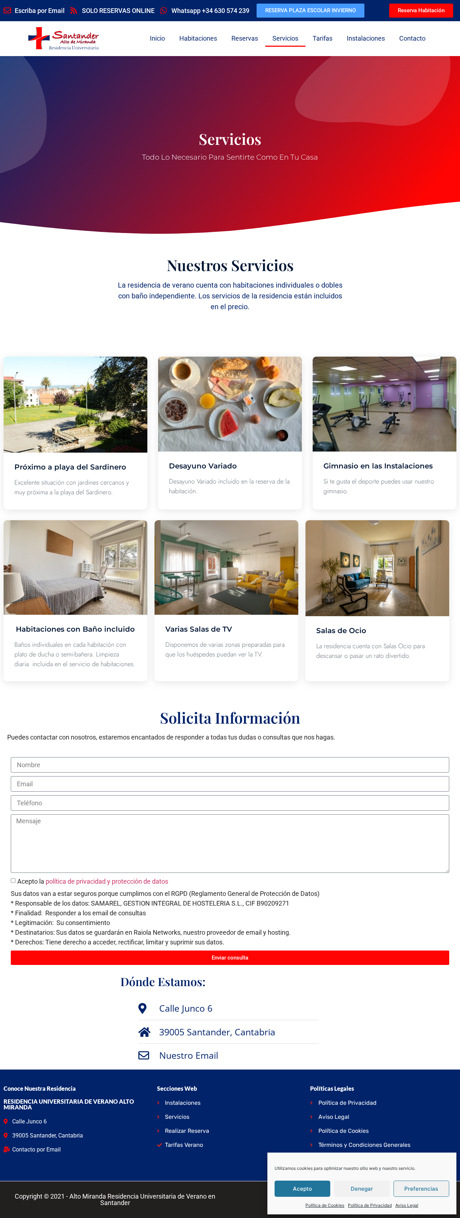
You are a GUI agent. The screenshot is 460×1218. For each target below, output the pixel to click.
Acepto (302, 1188)
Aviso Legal (406, 1205)
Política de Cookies (324, 1205)
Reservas (244, 38)
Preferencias (421, 1188)
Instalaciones (366, 38)
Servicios (285, 38)
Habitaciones (198, 38)
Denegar (362, 1188)
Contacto (412, 38)
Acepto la (92, 881)
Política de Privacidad (370, 1205)
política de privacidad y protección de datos (107, 881)
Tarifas (322, 38)
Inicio (157, 38)
